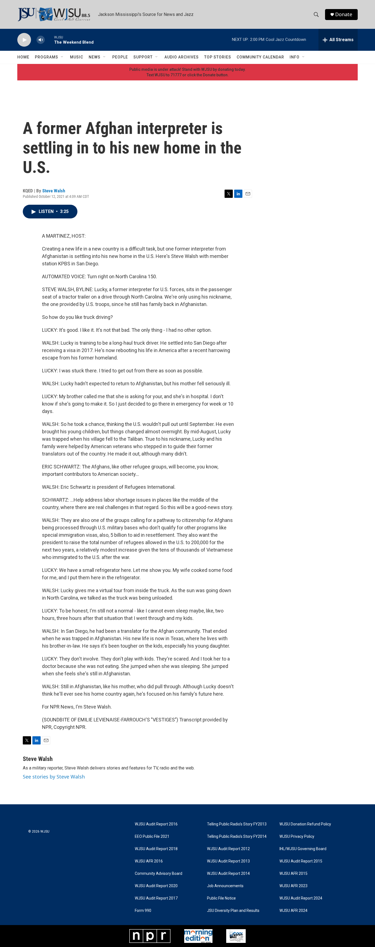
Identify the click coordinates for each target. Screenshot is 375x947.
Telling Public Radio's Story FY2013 (237, 824)
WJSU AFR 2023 (293, 886)
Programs (46, 57)
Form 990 (143, 911)
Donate (343, 14)
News (94, 57)
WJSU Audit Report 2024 (300, 898)
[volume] (40, 40)
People (120, 57)
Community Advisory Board (158, 874)
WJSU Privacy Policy (296, 836)
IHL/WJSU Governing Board (302, 849)
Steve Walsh (53, 190)
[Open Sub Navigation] (62, 57)
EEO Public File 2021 (152, 836)
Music (76, 57)
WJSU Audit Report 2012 (228, 849)
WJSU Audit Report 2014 (228, 874)
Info (295, 57)
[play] (24, 40)
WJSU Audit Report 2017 (156, 898)
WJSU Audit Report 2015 (300, 861)
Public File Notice (221, 898)
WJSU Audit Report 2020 (156, 886)
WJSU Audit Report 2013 (228, 861)
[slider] (49, 40)
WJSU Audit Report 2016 (156, 824)
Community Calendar (260, 57)
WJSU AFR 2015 (293, 874)
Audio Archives (181, 57)
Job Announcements (225, 886)
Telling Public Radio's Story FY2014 (237, 836)
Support (143, 57)
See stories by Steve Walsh (54, 776)
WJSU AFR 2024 (293, 911)
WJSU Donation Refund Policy (305, 824)
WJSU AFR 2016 (149, 861)
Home (23, 57)
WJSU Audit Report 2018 (156, 849)
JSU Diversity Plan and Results (233, 911)
